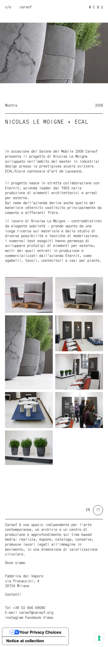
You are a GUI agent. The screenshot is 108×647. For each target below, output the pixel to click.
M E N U (96, 7)
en (88, 510)
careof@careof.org (36, 613)
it (98, 510)
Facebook (33, 618)
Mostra (11, 105)
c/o (8, 7)
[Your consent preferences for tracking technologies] (99, 638)
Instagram (14, 618)
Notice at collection (25, 640)
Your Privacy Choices (40, 632)
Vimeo (48, 618)
